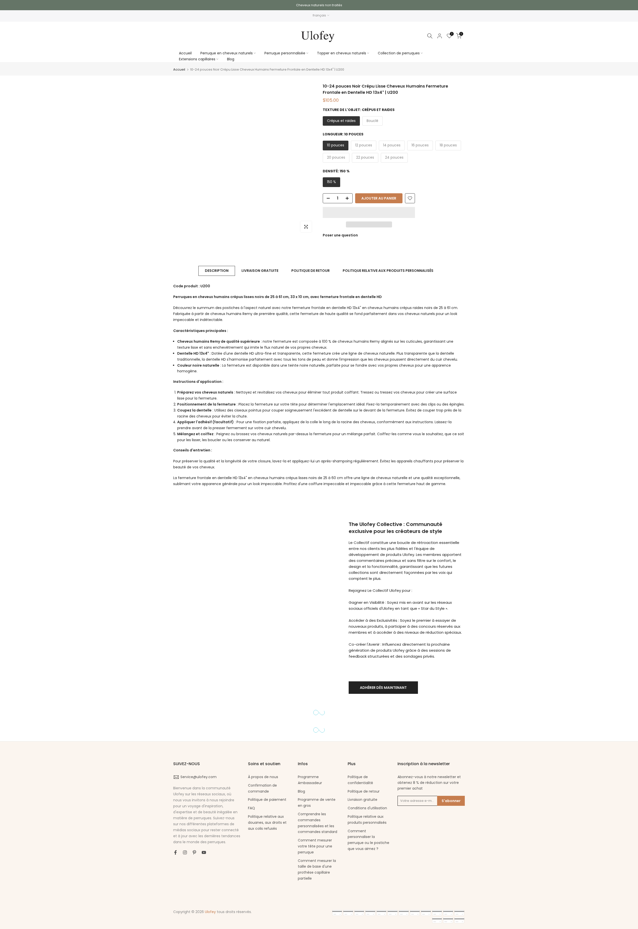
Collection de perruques (399, 53)
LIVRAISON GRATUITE (259, 270)
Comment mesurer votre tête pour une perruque (315, 846)
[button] (369, 212)
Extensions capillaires (197, 59)
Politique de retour (364, 791)
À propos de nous (263, 776)
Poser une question (340, 235)
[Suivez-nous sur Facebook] (175, 852)
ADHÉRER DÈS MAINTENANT (383, 687)
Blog (230, 59)
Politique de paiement (267, 799)
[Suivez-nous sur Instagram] (185, 852)
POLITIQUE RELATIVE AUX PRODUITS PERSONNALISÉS (388, 270)
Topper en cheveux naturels (341, 53)
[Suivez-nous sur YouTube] (204, 852)
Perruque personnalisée (284, 53)
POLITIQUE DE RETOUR (310, 270)
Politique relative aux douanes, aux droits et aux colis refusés (267, 822)
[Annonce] (319, 5)
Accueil (185, 53)
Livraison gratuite (362, 799)
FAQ (251, 808)
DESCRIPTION (217, 270)
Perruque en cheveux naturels (226, 53)
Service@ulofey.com (198, 776)
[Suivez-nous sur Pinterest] (194, 852)
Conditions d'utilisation (367, 808)
